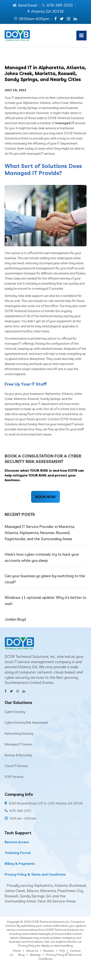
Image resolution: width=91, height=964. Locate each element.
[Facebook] (55, 18)
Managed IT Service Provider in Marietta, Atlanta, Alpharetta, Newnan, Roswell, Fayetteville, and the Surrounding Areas (40, 532)
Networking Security (19, 733)
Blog (21, 955)
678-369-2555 (60, 5)
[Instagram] (68, 18)
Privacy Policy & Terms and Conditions (35, 874)
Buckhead (77, 885)
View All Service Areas (56, 901)
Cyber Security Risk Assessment (26, 722)
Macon (33, 890)
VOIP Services (14, 777)
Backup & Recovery (18, 755)
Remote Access (17, 842)
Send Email (27, 5)
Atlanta (61, 885)
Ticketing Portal (17, 853)
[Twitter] (61, 18)
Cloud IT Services (16, 766)
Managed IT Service (18, 744)
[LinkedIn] (75, 18)
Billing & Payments (20, 864)
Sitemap (35, 955)
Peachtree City (70, 890)
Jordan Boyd (15, 619)
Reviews (48, 951)
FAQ (62, 951)
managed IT (64, 123)
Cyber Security (15, 712)
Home (17, 951)
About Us (32, 951)
